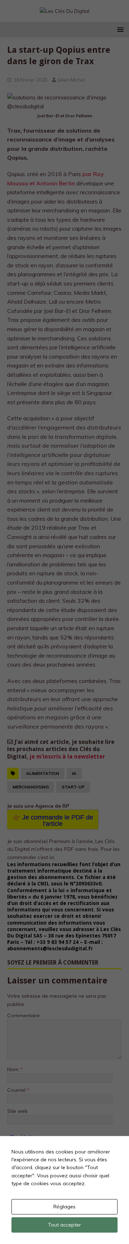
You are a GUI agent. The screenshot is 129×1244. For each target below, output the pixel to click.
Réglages (64, 1206)
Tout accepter (64, 1225)
